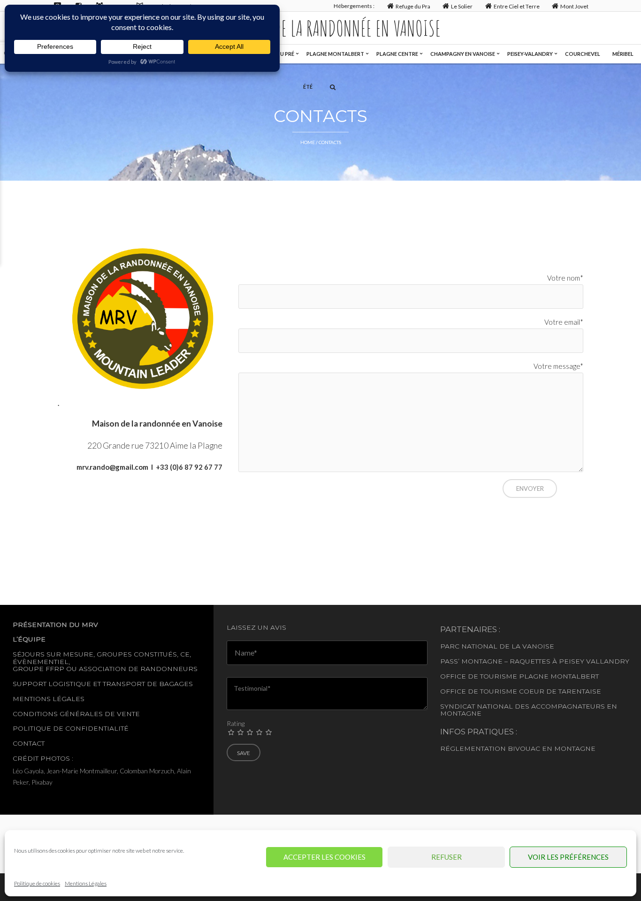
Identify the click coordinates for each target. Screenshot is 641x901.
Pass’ (449, 661)
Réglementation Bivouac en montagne (517, 748)
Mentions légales (48, 698)
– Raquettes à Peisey (544, 661)
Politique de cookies (37, 883)
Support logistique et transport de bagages (103, 683)
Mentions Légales (86, 883)
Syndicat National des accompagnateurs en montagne (528, 709)
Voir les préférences (568, 857)
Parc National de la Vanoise (497, 646)
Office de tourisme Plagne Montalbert (519, 676)
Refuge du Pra (413, 6)
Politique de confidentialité (71, 728)
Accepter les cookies (324, 857)
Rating (235, 723)
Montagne (482, 661)
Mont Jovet (574, 6)
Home (307, 142)
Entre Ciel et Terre (517, 6)
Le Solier (462, 6)
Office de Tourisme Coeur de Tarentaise (520, 691)
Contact (29, 743)
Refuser (446, 857)
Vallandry (607, 661)
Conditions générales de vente (76, 714)
